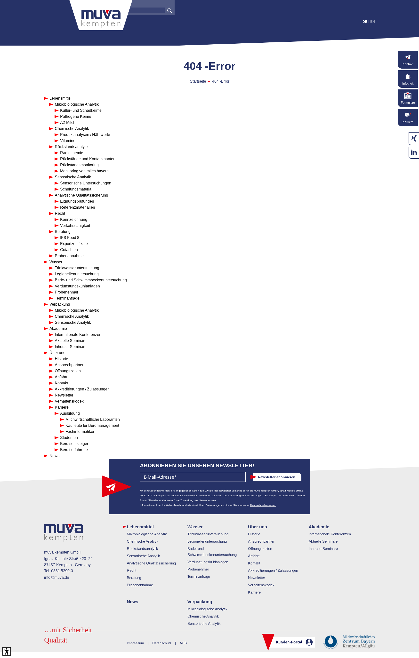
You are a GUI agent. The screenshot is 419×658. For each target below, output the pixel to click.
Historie (254, 534)
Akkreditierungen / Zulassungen (273, 570)
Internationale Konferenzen (330, 534)
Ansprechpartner (261, 541)
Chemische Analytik (142, 541)
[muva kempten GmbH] (101, 17)
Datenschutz (161, 643)
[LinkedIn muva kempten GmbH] (414, 153)
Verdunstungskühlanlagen (207, 562)
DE (365, 22)
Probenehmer (198, 569)
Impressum (135, 643)
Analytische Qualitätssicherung (151, 563)
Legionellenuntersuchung (207, 541)
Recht (131, 570)
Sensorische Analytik (143, 556)
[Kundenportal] (288, 643)
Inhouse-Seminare (323, 549)
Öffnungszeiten (260, 549)
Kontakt (254, 563)
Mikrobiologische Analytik (147, 534)
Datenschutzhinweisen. (263, 505)
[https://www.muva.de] (63, 534)
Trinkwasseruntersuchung (207, 534)
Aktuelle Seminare (323, 541)
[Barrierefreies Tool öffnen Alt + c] (6, 651)
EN (372, 22)
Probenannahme (140, 585)
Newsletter (256, 578)
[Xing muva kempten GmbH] (414, 139)
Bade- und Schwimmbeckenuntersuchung (212, 552)
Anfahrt (253, 556)
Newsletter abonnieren (276, 477)
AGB (183, 643)
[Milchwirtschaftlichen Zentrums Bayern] (349, 641)
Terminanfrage (198, 576)
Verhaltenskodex (261, 585)
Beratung (134, 578)
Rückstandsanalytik (142, 549)
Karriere (254, 592)
